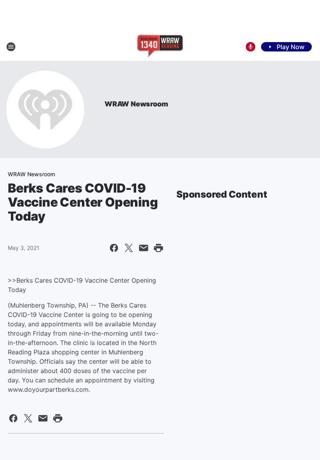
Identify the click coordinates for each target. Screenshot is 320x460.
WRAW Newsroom (136, 104)
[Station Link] (160, 46)
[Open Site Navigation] (11, 46)
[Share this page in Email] (143, 247)
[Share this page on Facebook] (113, 247)
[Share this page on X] (128, 247)
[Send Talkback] (250, 46)
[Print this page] (158, 247)
